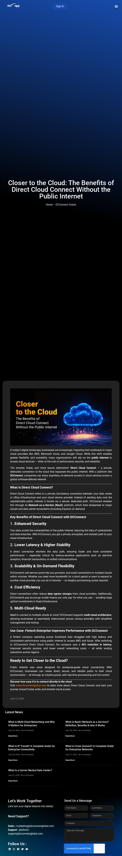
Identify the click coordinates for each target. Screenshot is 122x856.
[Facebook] (18, 849)
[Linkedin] (9, 849)
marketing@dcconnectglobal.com (35, 826)
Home (49, 204)
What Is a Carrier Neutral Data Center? (30, 770)
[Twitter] (22, 849)
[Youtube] (26, 849)
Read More (12, 736)
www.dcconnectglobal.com (31, 685)
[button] (116, 6)
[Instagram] (14, 849)
